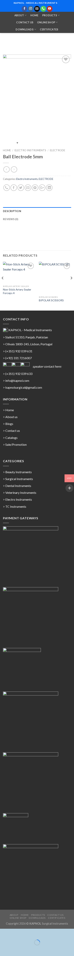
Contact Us (24, 22)
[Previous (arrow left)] (4, 949)
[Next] (71, 285)
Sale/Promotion (16, 444)
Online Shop (46, 22)
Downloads (24, 29)
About (19, 15)
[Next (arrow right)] (15, 949)
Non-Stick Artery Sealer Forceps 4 (17, 291)
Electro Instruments (30, 150)
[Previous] (3, 285)
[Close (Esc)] (4, 932)
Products (49, 15)
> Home (8, 410)
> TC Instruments (14, 506)
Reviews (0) (10, 219)
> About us (10, 417)
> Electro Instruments (17, 499)
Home (34, 15)
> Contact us (11, 430)
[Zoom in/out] (15, 932)
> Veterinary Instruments (19, 492)
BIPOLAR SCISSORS (51, 300)
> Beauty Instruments (17, 472)
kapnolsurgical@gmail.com (23, 387)
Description (12, 211)
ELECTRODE (57, 150)
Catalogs (11, 437)
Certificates (49, 29)
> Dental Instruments (17, 486)
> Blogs (8, 424)
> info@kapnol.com (16, 380)
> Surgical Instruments (18, 479)
